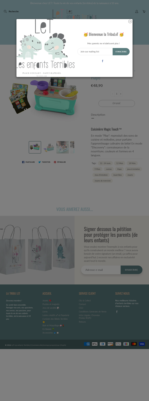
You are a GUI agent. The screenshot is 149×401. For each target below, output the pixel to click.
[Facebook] (102, 60)
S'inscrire (121, 51)
